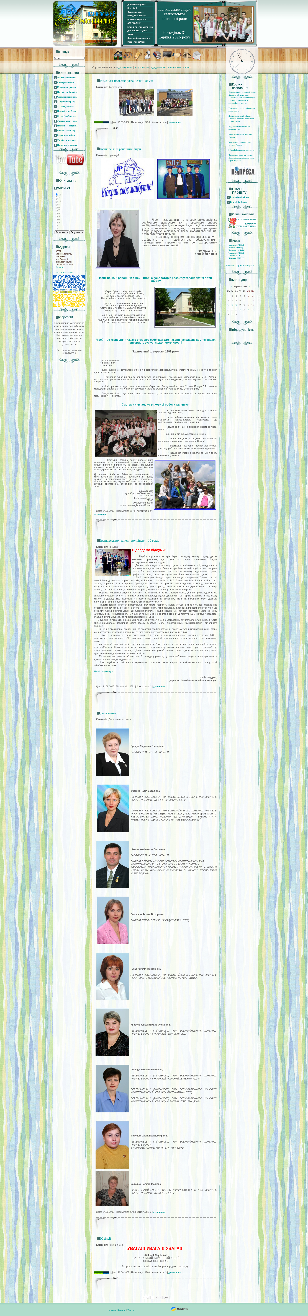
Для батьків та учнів (137, 31)
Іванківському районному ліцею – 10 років (129, 540)
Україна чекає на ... (66, 140)
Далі (166, 1297)
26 (248, 310)
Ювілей (105, 1238)
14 (228, 305)
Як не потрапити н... (67, 77)
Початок (112, 1310)
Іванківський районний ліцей (120, 149)
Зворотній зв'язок (136, 42)
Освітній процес (135, 12)
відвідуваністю (158, 67)
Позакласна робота (136, 19)
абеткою (187, 67)
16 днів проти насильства (140, 27)
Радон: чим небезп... (66, 135)
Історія (121, 1310)
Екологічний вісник (239, 197)
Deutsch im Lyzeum (239, 202)
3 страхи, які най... (66, 106)
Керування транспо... (67, 87)
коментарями (174, 67)
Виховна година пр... (67, 130)
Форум (130, 1310)
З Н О (130, 34)
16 (236, 305)
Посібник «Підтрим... (67, 125)
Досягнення (108, 713)
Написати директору (64, 272)
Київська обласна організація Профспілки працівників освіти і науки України (242, 158)
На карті (59, 267)
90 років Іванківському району (242, 150)
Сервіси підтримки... (67, 97)
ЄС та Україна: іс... (66, 116)
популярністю (142, 67)
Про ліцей (132, 8)
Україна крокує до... (67, 121)
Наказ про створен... (67, 145)
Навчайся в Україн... (67, 92)
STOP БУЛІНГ (133, 23)
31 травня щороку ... (67, 101)
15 (232, 305)
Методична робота (136, 16)
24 (240, 310)
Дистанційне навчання (138, 38)
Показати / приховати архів (240, 265)
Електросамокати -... (67, 82)
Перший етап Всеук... (67, 111)
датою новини (125, 67)
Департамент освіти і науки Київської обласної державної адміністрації (241, 118)
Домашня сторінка (136, 4)
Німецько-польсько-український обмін (126, 80)
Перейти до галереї (103, 671)
